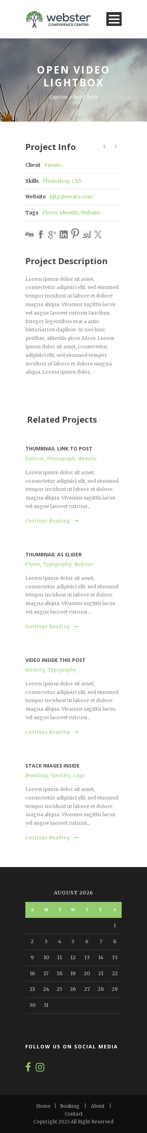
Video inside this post (55, 660)
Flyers (49, 212)
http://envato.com (71, 196)
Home (43, 1106)
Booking (70, 1106)
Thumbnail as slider (53, 554)
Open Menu (114, 19)
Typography (57, 564)
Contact (74, 1114)
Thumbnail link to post (58, 448)
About (98, 1106)
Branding (36, 776)
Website (90, 212)
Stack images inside (52, 765)
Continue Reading (47, 521)
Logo (79, 776)
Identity (69, 212)
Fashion (34, 459)
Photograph (61, 459)
